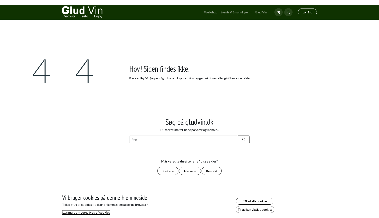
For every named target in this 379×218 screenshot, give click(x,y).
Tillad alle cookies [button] (255, 201)
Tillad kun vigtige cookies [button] (255, 209)
